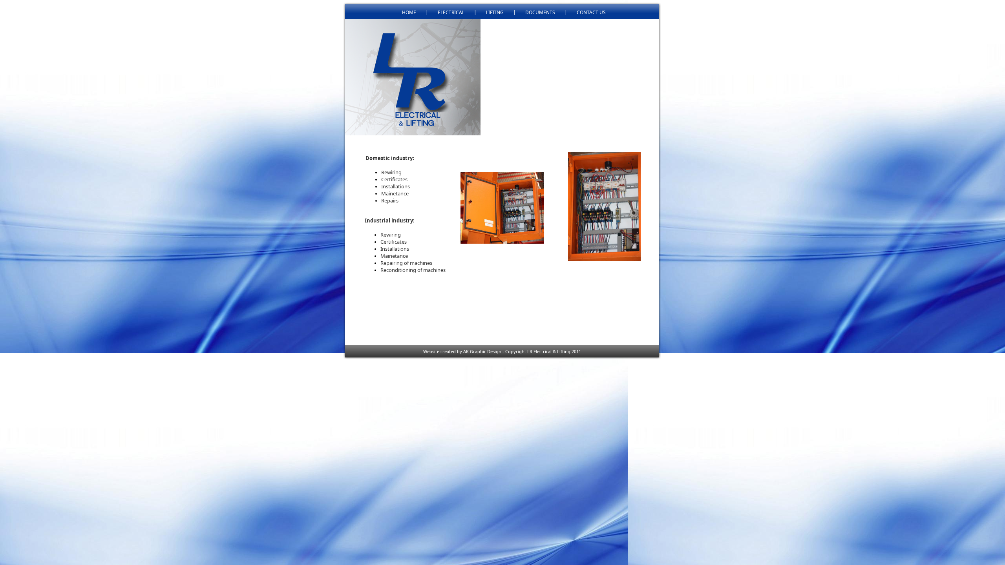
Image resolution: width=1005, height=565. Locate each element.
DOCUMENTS (540, 12)
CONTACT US (591, 12)
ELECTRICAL (451, 12)
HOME (409, 12)
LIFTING (495, 12)
